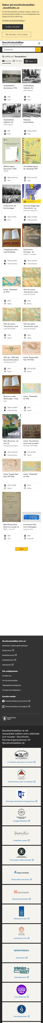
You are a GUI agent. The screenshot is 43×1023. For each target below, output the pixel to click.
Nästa (21, 549)
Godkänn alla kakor (13, 27)
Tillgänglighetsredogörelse (11, 685)
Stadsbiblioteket (8, 660)
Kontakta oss (6, 676)
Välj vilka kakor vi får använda (17, 34)
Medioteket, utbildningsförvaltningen (15, 646)
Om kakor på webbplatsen (11, 690)
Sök (38, 49)
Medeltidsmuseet (8, 655)
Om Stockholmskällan (10, 680)
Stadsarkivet (6, 665)
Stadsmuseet (7, 650)
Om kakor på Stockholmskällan (13, 20)
